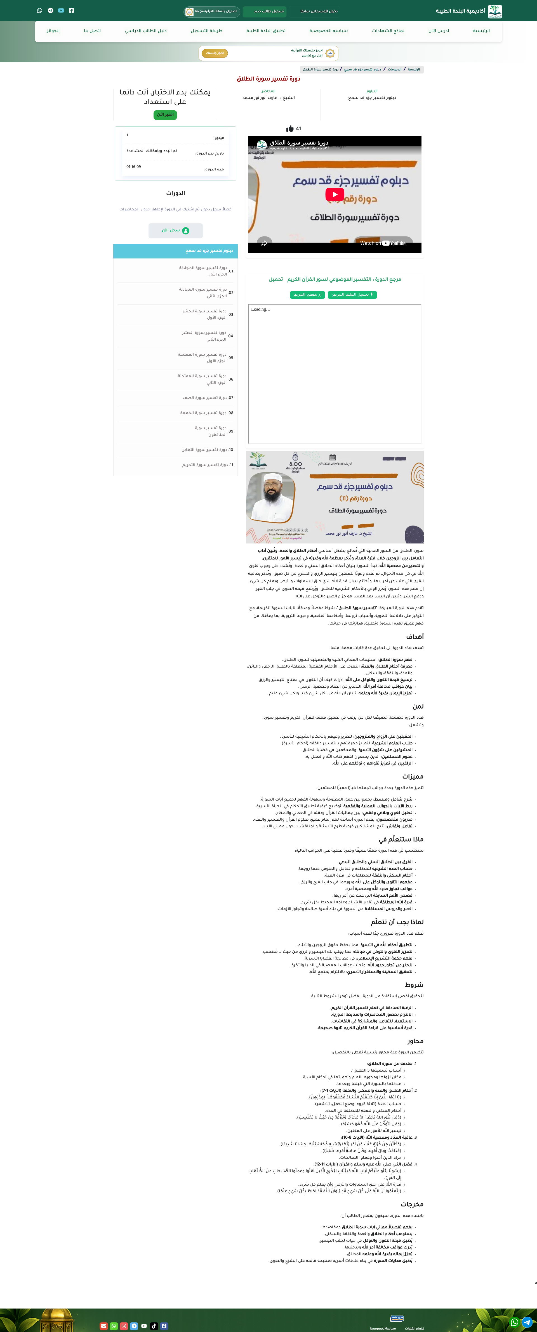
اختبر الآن (165, 115)
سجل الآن (171, 231)
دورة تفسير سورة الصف (205, 398)
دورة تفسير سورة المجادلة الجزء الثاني (203, 293)
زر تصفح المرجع (307, 295)
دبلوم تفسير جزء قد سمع (362, 70)
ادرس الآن (438, 31)
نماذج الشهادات (388, 31)
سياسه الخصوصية (329, 31)
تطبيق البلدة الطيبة (266, 31)
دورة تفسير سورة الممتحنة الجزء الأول (202, 358)
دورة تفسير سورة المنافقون (211, 431)
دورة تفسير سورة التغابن (204, 450)
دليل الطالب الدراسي (146, 31)
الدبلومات (394, 70)
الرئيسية (481, 31)
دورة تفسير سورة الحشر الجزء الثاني (204, 336)
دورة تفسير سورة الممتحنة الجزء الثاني (202, 379)
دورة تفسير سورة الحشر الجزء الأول (204, 315)
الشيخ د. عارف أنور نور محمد (268, 98)
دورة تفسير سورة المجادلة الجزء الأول (203, 271)
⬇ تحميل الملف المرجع (352, 295)
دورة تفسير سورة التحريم (205, 465)
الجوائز (53, 31)
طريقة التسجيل (206, 31)
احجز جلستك (215, 53)
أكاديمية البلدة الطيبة (460, 12)
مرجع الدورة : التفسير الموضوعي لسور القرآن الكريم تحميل (335, 280)
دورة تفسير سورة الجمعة (203, 413)
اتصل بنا (92, 31)
